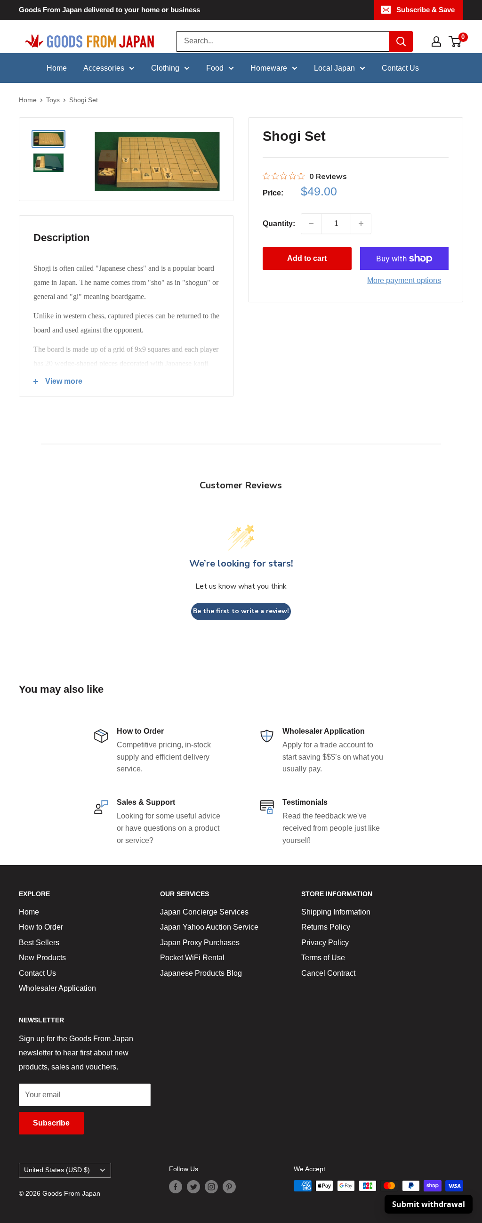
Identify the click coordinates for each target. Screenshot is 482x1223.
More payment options (404, 280)
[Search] (401, 41)
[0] (455, 41)
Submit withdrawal (428, 1204)
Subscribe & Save (425, 10)
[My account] (436, 41)
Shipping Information (335, 912)
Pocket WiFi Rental (192, 958)
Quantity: (279, 223)
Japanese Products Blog (201, 973)
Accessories (103, 68)
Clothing (165, 68)
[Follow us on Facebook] (175, 1186)
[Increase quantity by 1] (361, 224)
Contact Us (400, 68)
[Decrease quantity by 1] (311, 224)
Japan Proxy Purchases (200, 943)
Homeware (268, 68)
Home (57, 68)
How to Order (41, 927)
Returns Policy (325, 927)
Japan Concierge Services (204, 912)
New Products (42, 958)
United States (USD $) (57, 1170)
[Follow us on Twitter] (193, 1186)
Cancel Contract (328, 973)
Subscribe (51, 1123)
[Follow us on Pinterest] (229, 1186)
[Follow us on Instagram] (211, 1186)
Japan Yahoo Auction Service (209, 927)
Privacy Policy (325, 943)
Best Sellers (39, 943)
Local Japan (334, 68)
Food (215, 68)
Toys (53, 100)
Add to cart (307, 258)
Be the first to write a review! (241, 611)
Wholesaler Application (57, 988)
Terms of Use (323, 958)
